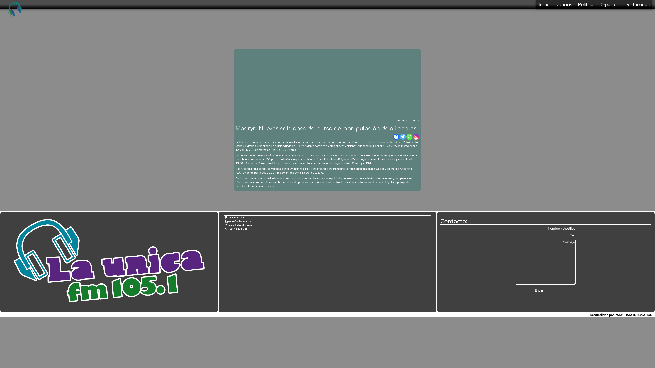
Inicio (544, 4)
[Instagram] (416, 137)
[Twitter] (403, 137)
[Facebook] (396, 137)
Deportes (609, 4)
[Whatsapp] (409, 137)
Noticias (563, 4)
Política (585, 4)
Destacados (637, 4)
